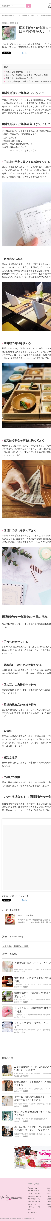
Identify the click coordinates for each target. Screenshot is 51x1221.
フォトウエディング (34, 1193)
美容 (29, 1209)
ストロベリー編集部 (21, 987)
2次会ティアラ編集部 (21, 1076)
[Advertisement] (25, 47)
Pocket (25, 900)
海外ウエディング (33, 1191)
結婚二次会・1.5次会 (34, 1196)
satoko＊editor (26, 915)
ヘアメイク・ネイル (34, 1207)
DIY (48, 1193)
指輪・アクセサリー (34, 1201)
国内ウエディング (33, 1188)
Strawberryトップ (9, 16)
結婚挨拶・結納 (28, 16)
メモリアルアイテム (34, 1212)
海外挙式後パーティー (34, 1199)
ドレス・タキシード (34, 1204)
